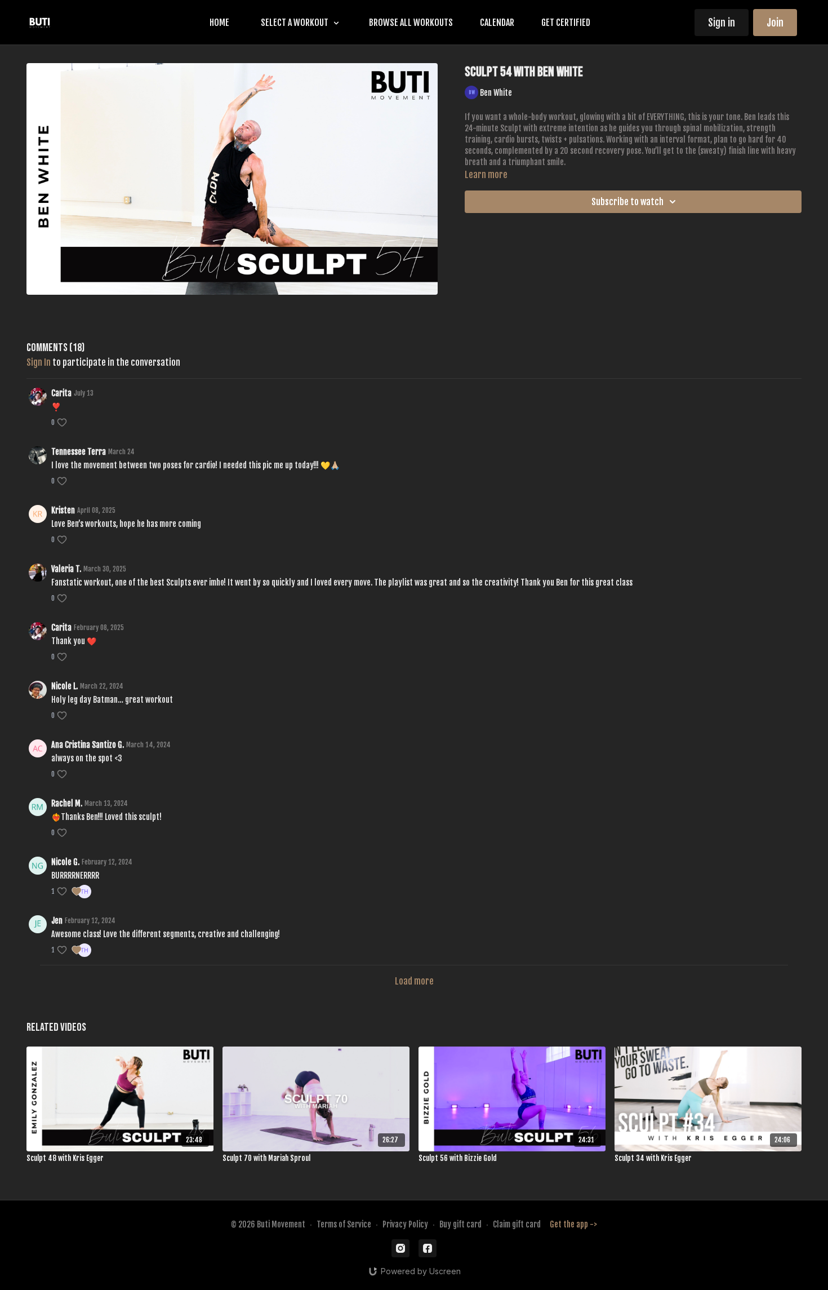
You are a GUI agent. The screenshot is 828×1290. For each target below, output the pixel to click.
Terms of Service (344, 1224)
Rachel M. (66, 803)
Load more (414, 981)
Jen (57, 920)
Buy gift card (460, 1224)
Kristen (63, 510)
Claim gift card (517, 1224)
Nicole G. (65, 862)
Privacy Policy (405, 1224)
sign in (38, 362)
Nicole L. (64, 686)
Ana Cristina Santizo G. (87, 745)
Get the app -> (573, 1224)
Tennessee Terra (78, 451)
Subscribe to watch (627, 201)
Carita (61, 393)
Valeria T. (66, 569)
